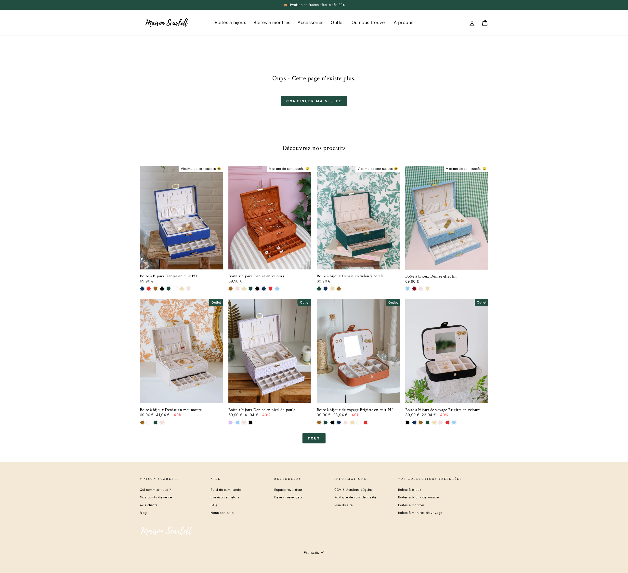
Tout (314, 438)
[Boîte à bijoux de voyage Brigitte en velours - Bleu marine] (414, 422)
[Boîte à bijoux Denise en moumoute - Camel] (142, 422)
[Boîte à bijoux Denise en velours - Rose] (237, 288)
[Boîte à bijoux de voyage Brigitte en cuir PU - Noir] (332, 422)
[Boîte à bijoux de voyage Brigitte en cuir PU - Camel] (319, 422)
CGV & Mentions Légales (353, 490)
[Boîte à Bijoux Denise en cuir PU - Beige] (182, 288)
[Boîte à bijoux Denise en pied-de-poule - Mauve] (230, 422)
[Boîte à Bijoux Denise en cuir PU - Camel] (155, 288)
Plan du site (343, 505)
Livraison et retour (224, 497)
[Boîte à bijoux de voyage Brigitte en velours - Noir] (407, 422)
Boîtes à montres (271, 22)
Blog (143, 513)
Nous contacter (222, 513)
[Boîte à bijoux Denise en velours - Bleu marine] (264, 288)
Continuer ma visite (313, 101)
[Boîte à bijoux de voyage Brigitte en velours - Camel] (421, 422)
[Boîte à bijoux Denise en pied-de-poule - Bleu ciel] (237, 422)
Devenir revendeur (288, 497)
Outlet (337, 22)
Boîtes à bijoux (230, 22)
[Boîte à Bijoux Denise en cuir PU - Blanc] (175, 288)
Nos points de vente (156, 497)
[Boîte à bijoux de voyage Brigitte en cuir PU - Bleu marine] (339, 422)
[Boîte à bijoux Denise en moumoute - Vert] (155, 422)
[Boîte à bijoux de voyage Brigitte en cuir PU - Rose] (345, 422)
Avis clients (149, 505)
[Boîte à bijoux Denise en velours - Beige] (244, 288)
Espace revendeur (288, 490)
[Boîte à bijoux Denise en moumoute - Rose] (162, 422)
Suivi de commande (225, 490)
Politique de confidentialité (355, 497)
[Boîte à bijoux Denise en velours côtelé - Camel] (339, 288)
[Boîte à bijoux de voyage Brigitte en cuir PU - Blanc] (358, 422)
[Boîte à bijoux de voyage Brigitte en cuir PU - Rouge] (365, 422)
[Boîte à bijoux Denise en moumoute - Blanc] (148, 422)
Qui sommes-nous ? (155, 490)
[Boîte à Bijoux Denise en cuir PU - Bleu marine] (142, 288)
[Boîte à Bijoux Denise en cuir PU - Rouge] (148, 288)
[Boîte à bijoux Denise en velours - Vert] (250, 288)
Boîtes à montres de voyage (420, 513)
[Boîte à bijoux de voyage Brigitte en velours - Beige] (434, 422)
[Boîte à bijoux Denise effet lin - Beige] (427, 288)
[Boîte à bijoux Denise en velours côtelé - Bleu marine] (325, 288)
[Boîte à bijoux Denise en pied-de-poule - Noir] (250, 422)
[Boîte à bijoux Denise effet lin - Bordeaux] (414, 288)
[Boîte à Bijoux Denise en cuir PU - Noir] (162, 288)
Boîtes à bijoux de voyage (418, 497)
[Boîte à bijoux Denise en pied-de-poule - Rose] (244, 422)
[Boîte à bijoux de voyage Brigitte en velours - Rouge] (447, 422)
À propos (403, 22)
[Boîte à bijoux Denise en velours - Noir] (257, 288)
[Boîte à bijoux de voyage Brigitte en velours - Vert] (427, 422)
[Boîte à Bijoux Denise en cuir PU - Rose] (188, 288)
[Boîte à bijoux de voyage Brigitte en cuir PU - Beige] (352, 422)
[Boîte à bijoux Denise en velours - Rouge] (270, 288)
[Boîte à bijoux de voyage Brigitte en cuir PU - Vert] (325, 422)
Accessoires (310, 22)
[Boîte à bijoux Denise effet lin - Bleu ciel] (407, 288)
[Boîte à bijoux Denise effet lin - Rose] (421, 288)
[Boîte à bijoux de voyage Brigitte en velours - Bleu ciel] (454, 422)
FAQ (213, 505)
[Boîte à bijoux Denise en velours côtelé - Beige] (332, 288)
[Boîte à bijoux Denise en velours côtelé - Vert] (319, 288)
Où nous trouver (369, 22)
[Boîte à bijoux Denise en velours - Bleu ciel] (277, 288)
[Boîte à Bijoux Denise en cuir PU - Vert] (168, 288)
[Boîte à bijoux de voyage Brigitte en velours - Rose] (440, 422)
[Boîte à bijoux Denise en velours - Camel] (230, 288)
